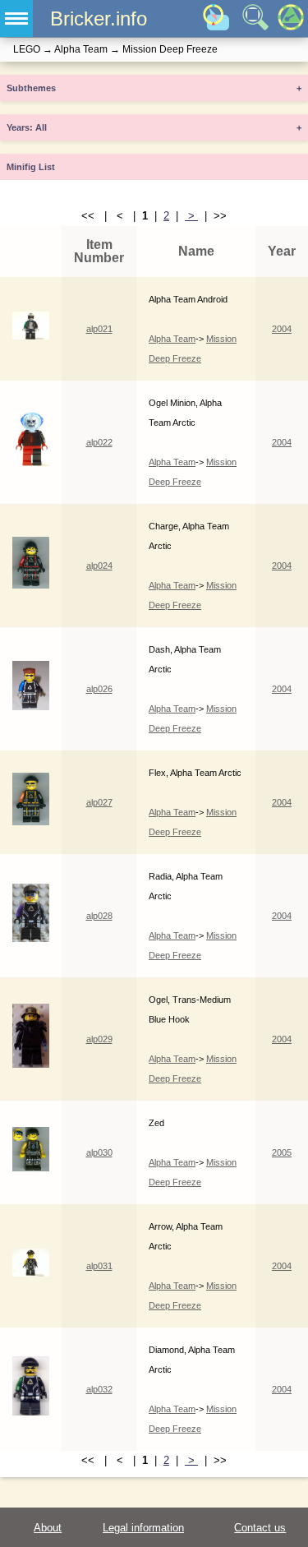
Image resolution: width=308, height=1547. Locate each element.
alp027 (99, 802)
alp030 (99, 1152)
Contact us (260, 1528)
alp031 (99, 1266)
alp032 (99, 1389)
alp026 (99, 689)
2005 (282, 1152)
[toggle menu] (16, 18)
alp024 (99, 565)
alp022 (99, 442)
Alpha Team (172, 339)
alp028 (99, 916)
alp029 (99, 1039)
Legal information (143, 1528)
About (48, 1528)
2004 (282, 329)
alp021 (99, 329)
